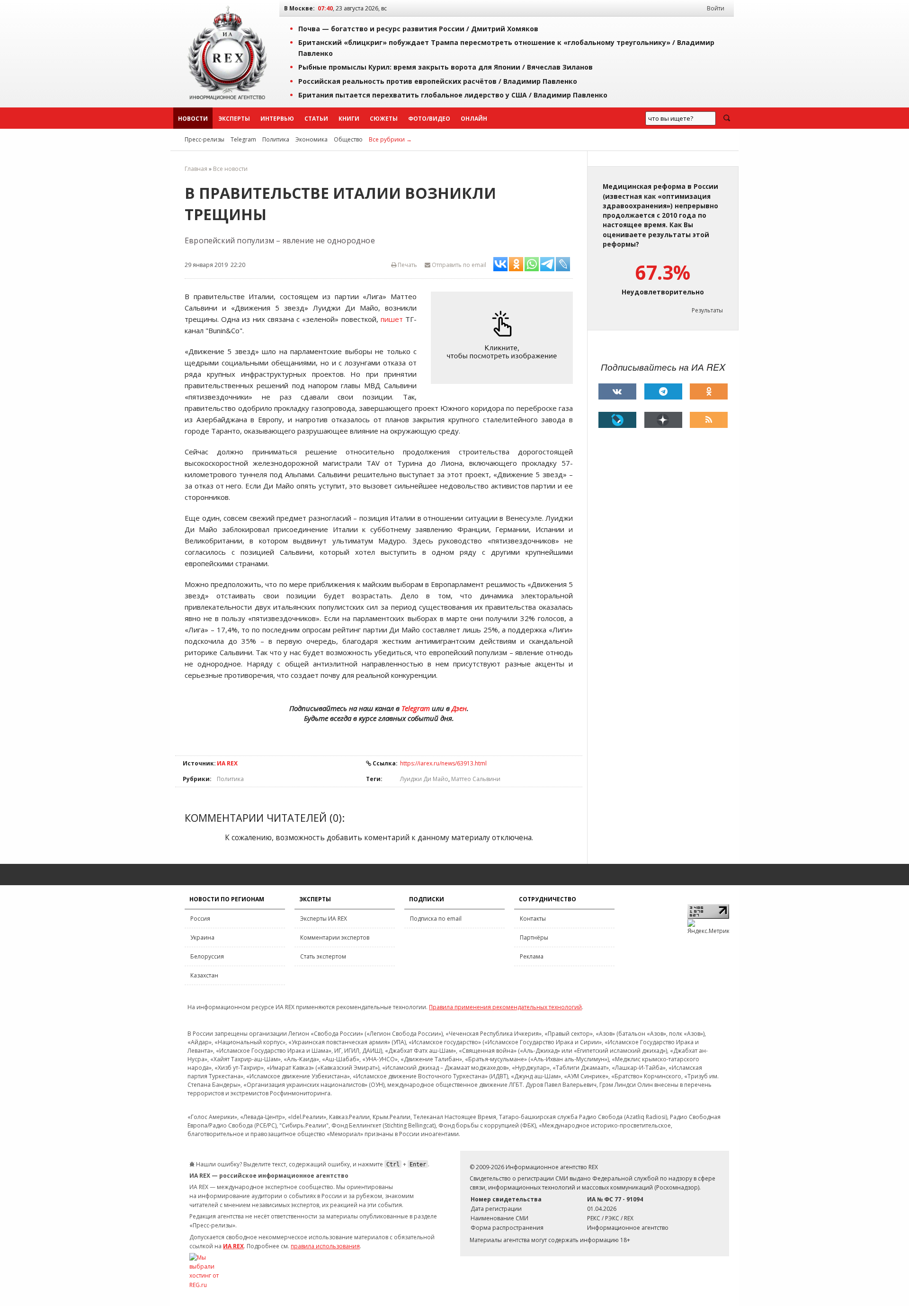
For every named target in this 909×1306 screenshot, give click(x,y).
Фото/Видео (429, 119)
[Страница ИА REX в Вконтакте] (617, 391)
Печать (406, 265)
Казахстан (204, 975)
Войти (715, 8)
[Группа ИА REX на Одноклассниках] (709, 391)
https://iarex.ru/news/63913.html (443, 763)
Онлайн (474, 119)
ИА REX (227, 763)
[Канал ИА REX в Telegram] (663, 391)
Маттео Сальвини (475, 779)
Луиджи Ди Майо (424, 779)
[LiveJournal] (617, 420)
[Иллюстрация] (504, 338)
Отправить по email (458, 265)
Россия (200, 919)
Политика (275, 139)
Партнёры (534, 937)
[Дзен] (663, 420)
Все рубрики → (390, 139)
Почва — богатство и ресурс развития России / (418, 28)
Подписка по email (436, 919)
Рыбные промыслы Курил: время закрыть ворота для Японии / (445, 66)
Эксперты (234, 119)
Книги (349, 119)
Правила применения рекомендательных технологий (505, 1007)
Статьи (316, 119)
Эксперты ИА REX (323, 919)
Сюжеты (384, 119)
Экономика (311, 139)
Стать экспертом (323, 956)
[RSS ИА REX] (709, 420)
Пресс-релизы (204, 139)
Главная (196, 169)
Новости (193, 119)
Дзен (459, 708)
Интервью (277, 119)
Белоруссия (207, 956)
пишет (392, 319)
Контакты (533, 919)
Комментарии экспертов (334, 937)
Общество (348, 139)
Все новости (230, 169)
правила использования (325, 1246)
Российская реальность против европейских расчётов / (437, 81)
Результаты (707, 310)
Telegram (243, 139)
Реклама (532, 956)
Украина (202, 937)
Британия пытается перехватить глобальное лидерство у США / (452, 94)
